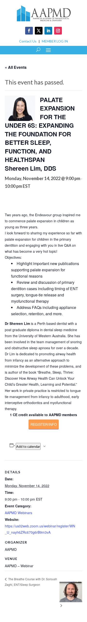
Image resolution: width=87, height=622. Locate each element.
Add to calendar (28, 446)
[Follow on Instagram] (58, 31)
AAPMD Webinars (18, 512)
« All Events (16, 67)
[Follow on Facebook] (29, 31)
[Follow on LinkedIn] (48, 31)
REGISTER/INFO (43, 424)
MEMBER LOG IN (55, 41)
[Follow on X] (39, 31)
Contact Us (27, 41)
